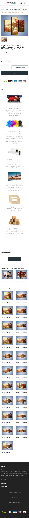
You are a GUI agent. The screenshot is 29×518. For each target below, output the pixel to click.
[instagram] (5, 479)
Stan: (13, 250)
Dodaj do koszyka (20, 67)
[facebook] (1, 479)
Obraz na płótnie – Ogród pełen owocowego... (7, 302)
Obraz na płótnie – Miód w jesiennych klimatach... (22, 282)
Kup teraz (15, 73)
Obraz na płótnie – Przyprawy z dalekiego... (7, 282)
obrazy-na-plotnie (16, 246)
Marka (10, 246)
